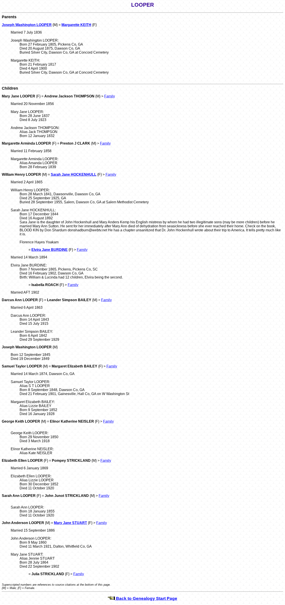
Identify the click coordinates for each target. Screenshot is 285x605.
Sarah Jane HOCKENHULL (73, 174)
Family (109, 96)
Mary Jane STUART (70, 523)
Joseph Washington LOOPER (27, 25)
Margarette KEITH (76, 25)
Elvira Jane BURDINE (49, 250)
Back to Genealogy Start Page (146, 598)
